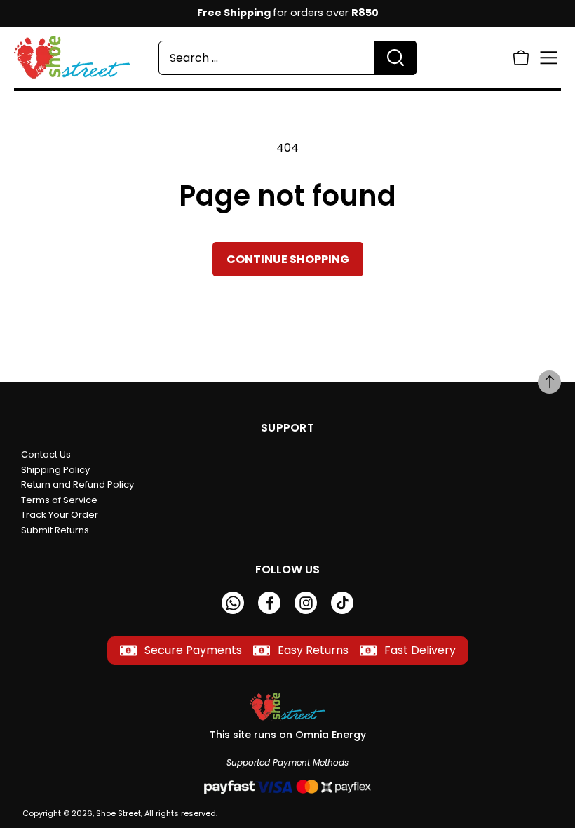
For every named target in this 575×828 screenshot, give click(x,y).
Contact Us (46, 454)
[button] (520, 58)
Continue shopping (287, 259)
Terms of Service (59, 500)
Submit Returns (55, 530)
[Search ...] (395, 58)
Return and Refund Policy (77, 484)
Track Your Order (59, 514)
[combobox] (287, 58)
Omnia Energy (330, 735)
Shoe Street (118, 813)
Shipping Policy (55, 469)
